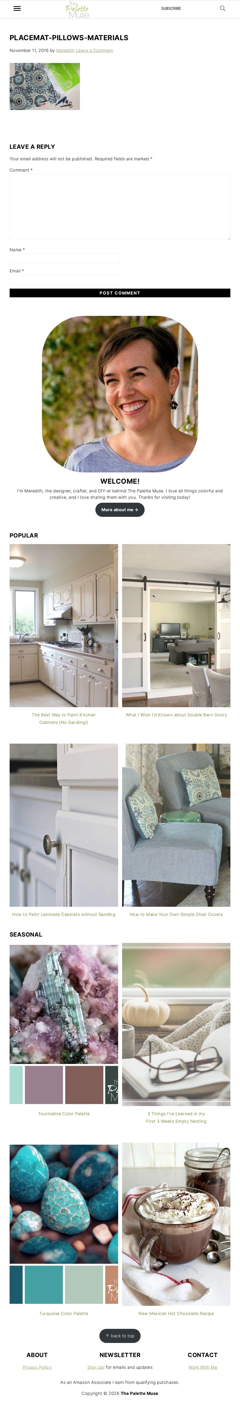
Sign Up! (96, 1367)
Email (17, 270)
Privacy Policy (37, 1367)
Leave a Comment (94, 50)
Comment (21, 170)
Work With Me (202, 1367)
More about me (117, 509)
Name (17, 249)
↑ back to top (120, 1335)
